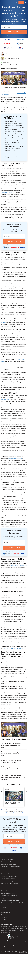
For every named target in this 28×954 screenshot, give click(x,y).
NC (5, 930)
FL (17, 926)
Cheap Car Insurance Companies (8, 864)
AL (1, 926)
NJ (26, 928)
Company (3, 907)
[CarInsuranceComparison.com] (14, 935)
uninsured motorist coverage (15, 458)
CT (12, 926)
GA (18, 926)
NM (2, 930)
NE (21, 928)
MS (15, 928)
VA (1, 932)
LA (5, 928)
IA (25, 926)
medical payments (17, 498)
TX (22, 930)
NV (22, 928)
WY (9, 932)
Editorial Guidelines (5, 912)
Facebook (8, 938)
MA (10, 928)
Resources (4, 857)
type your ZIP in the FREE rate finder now (13, 648)
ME (6, 928)
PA (14, 930)
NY (3, 930)
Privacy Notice (4, 915)
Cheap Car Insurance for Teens (8, 898)
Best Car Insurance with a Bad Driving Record (12, 902)
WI (7, 932)
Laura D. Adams (14, 54)
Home (4, 809)
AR (6, 926)
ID (21, 926)
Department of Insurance (7, 192)
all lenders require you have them (19, 565)
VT (25, 930)
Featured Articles (6, 874)
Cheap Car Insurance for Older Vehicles (10, 900)
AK (3, 926)
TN (20, 930)
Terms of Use (18, 35)
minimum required (5, 170)
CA (8, 926)
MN (13, 928)
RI (15, 930)
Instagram (13, 938)
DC (15, 926)
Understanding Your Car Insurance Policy (16, 809)
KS (1, 928)
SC (17, 930)
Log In (21, 2)
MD (8, 928)
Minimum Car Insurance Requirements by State (13, 812)
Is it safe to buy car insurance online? (9, 883)
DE (13, 926)
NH (24, 928)
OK (10, 930)
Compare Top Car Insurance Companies (10, 866)
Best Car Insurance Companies (8, 861)
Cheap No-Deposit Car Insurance (9, 895)
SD (18, 930)
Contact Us (3, 919)
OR (12, 930)
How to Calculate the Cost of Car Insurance (11, 886)
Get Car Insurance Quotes (7, 859)
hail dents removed (18, 586)
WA (4, 932)
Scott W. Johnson (15, 58)
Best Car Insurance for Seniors (8, 893)
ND (7, 930)
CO (10, 926)
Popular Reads (5, 891)
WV (6, 932)
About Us (3, 910)
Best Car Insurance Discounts (8, 878)
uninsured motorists (5, 399)
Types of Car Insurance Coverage (9, 876)
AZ (5, 926)
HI (20, 926)
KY (3, 928)
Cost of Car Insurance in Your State (9, 869)
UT (23, 930)
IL (22, 926)
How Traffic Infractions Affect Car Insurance (11, 811)
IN (23, 926)
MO (17, 928)
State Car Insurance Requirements (9, 881)
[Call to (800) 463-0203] (16, 2)
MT (19, 928)
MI (12, 928)
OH (9, 930)
